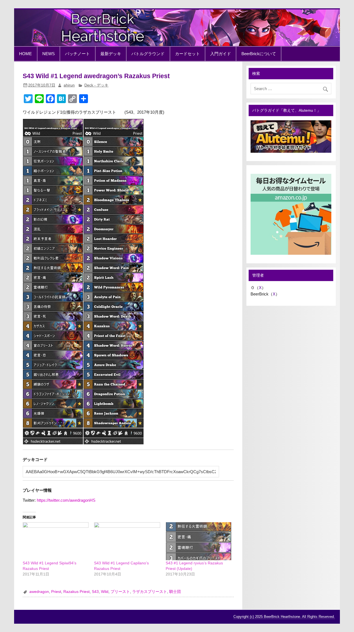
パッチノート (77, 53)
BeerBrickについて (258, 53)
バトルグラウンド (148, 53)
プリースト (120, 592)
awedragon (39, 592)
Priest (56, 592)
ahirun (69, 85)
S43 (95, 592)
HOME (25, 53)
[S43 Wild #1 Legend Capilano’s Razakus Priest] (127, 541)
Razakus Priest (76, 592)
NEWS (48, 53)
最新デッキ (110, 53)
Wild (104, 592)
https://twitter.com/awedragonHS (66, 500)
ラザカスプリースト (149, 592)
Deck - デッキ (96, 85)
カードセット (187, 53)
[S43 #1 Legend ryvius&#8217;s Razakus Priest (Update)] (199, 541)
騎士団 (175, 592)
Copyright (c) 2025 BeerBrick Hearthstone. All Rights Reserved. (284, 617)
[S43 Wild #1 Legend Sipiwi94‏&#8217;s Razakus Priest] (56, 541)
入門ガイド (220, 53)
